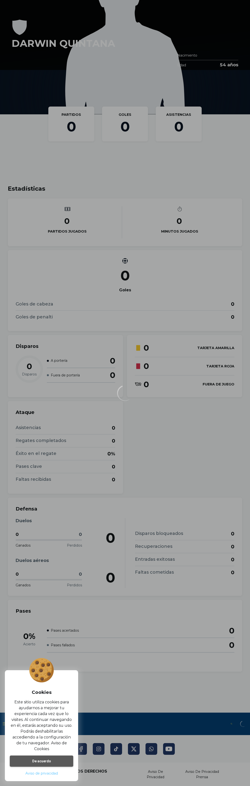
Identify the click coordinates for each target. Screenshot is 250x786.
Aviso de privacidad (41, 773)
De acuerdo (41, 761)
